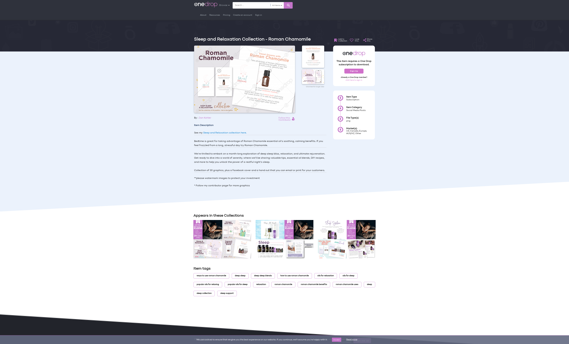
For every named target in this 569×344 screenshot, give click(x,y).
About (203, 15)
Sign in (258, 15)
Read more (351, 340)
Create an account (242, 15)
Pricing (226, 15)
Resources (214, 15)
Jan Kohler (205, 118)
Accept (336, 340)
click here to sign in (354, 80)
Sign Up (354, 71)
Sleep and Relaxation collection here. (225, 133)
